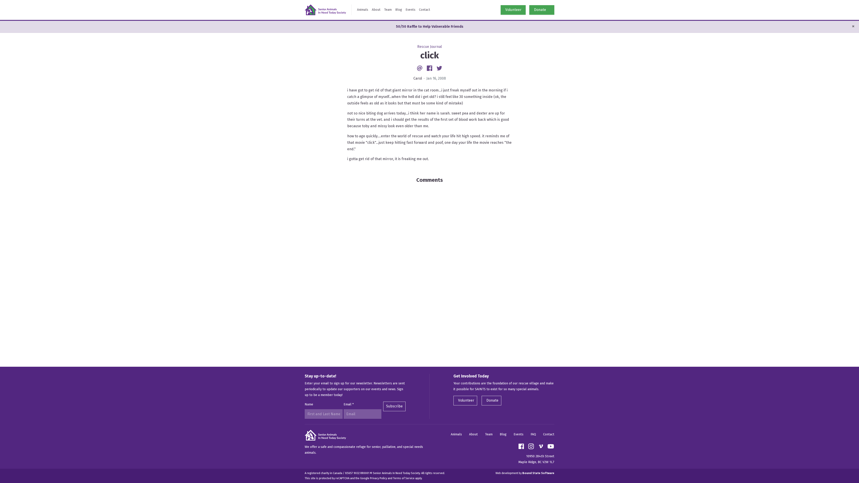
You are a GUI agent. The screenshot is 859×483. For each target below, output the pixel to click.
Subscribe (394, 406)
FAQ (533, 434)
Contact (424, 10)
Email (349, 404)
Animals (362, 10)
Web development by (524, 473)
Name (309, 404)
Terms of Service (404, 478)
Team (388, 10)
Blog (398, 10)
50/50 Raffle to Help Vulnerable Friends (429, 26)
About (376, 10)
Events (410, 10)
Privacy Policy (378, 478)
